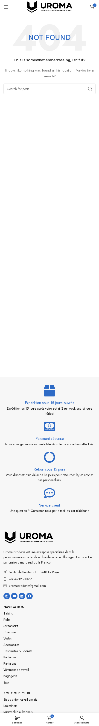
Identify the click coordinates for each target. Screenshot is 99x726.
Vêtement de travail (16, 669)
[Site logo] (49, 6)
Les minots (10, 705)
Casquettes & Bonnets (17, 651)
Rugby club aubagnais (17, 712)
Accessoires (11, 644)
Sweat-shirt (10, 626)
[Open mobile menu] (5, 7)
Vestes (7, 638)
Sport (7, 682)
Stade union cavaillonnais (20, 699)
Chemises (9, 632)
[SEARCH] (90, 89)
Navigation (13, 607)
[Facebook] (29, 596)
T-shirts (8, 613)
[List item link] (49, 579)
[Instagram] (6, 596)
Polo (6, 619)
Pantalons (9, 657)
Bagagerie (10, 676)
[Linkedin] (22, 596)
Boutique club (16, 693)
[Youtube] (14, 596)
